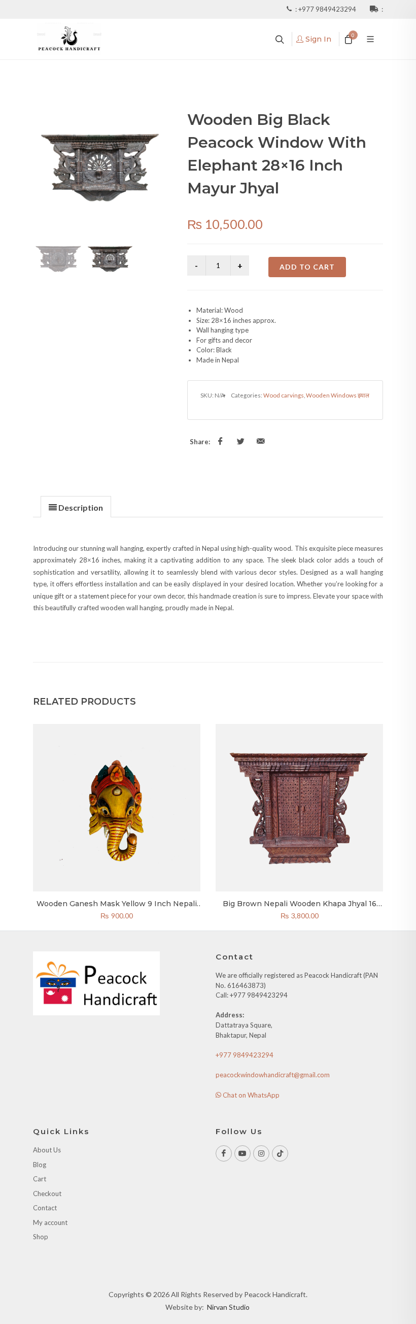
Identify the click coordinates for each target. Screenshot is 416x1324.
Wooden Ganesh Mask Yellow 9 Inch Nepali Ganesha (117, 908)
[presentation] (76, 507)
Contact (45, 1208)
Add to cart (307, 266)
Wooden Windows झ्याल (337, 395)
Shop (40, 1237)
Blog (39, 1165)
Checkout (47, 1193)
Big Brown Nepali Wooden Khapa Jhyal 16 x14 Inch (299, 908)
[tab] (76, 506)
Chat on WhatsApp (250, 1095)
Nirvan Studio (228, 1307)
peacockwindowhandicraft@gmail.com (273, 1075)
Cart (39, 1179)
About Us (47, 1150)
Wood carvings (283, 395)
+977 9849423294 (328, 9)
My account (50, 1222)
